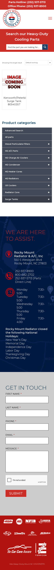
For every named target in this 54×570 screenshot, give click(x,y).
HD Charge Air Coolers (27, 157)
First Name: (14, 394)
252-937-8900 (24, 271)
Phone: (11, 421)
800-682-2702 (24, 274)
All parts (9, 137)
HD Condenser (27, 164)
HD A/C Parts (27, 151)
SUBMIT (16, 493)
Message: (12, 448)
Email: (10, 435)
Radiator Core (27, 192)
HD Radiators (27, 178)
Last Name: (13, 407)
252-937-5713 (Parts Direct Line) (28, 280)
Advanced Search (14, 130)
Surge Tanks (27, 199)
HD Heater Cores (13, 171)
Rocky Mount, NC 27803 (30, 263)
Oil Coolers (27, 185)
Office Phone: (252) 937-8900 (27, 6)
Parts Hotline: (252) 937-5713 (27, 2)
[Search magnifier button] (45, 47)
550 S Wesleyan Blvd (28, 259)
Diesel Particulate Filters (27, 144)
